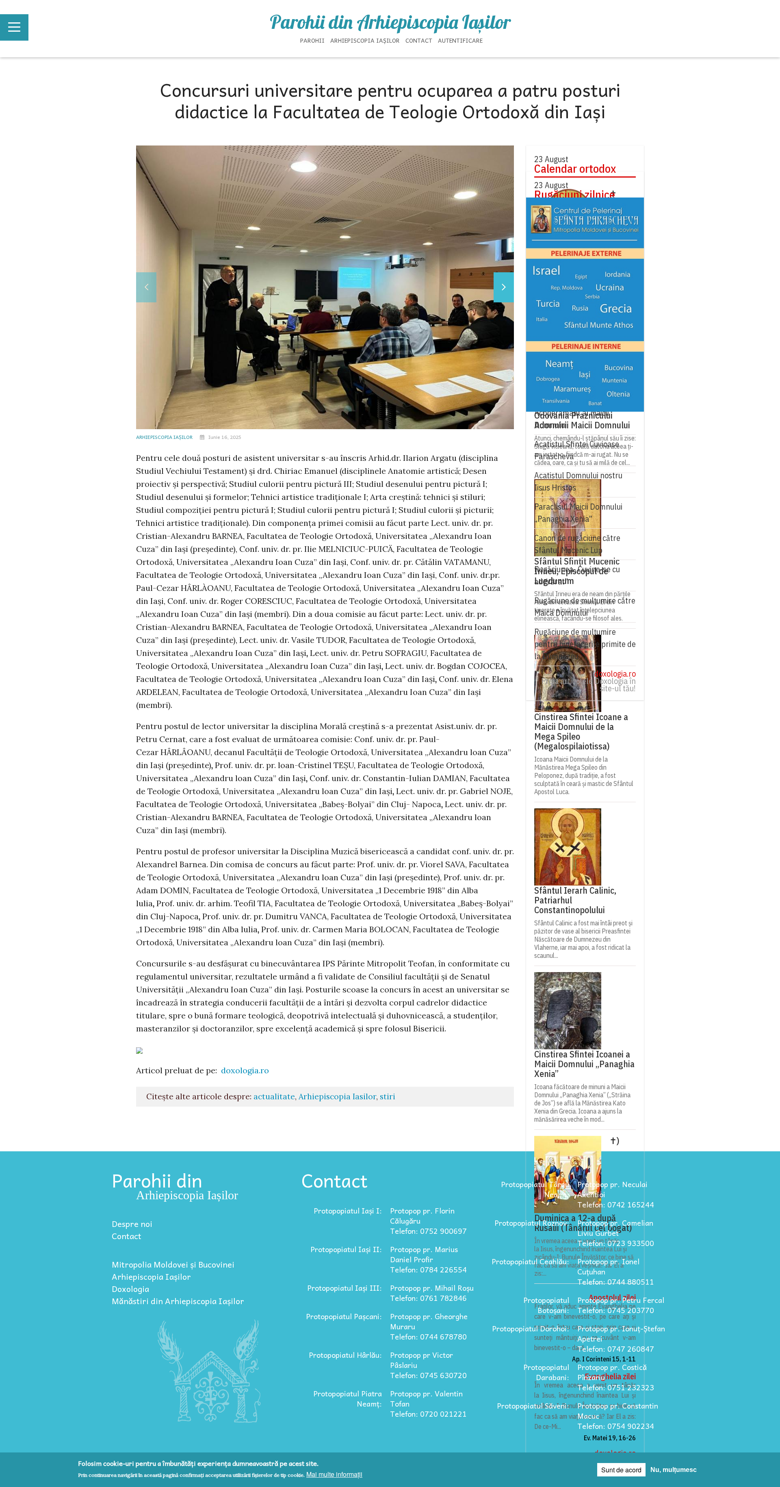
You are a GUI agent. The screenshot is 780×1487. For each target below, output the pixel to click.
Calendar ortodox (575, 168)
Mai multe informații (334, 1474)
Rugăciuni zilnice (574, 194)
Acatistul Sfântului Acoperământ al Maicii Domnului (571, 412)
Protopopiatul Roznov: (531, 1223)
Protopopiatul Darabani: (546, 1372)
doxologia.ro (245, 1070)
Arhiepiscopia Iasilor (337, 1096)
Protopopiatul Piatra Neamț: (347, 1398)
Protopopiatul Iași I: (348, 1210)
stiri (387, 1096)
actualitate (274, 1096)
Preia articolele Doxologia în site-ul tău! (588, 684)
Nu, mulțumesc (673, 1469)
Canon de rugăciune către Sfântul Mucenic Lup (577, 544)
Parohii (312, 40)
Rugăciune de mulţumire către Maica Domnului (584, 606)
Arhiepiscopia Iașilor (365, 40)
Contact (418, 40)
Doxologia (130, 1288)
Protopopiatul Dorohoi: (530, 1328)
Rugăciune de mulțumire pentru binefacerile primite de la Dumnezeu (585, 644)
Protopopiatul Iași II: (346, 1249)
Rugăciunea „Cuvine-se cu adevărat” (577, 575)
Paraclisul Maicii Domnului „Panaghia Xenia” (578, 512)
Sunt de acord (621, 1469)
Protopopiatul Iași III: (344, 1288)
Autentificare (460, 40)
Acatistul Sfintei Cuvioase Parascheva (576, 450)
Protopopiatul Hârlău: (345, 1355)
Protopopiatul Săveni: (533, 1405)
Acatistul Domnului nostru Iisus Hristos (578, 481)
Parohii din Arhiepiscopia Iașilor (390, 22)
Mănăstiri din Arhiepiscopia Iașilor (178, 1300)
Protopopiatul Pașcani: (344, 1316)
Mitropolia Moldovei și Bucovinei (173, 1264)
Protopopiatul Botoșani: (546, 1305)
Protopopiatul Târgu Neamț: (535, 1189)
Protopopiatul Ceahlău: (530, 1261)
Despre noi (132, 1223)
